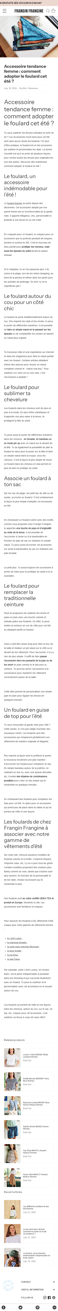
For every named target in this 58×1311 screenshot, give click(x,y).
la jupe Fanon (13, 959)
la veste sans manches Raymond (23, 947)
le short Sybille (14, 951)
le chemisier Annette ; (17, 942)
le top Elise (12, 955)
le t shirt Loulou (14, 938)
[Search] (48, 11)
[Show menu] (5, 10)
